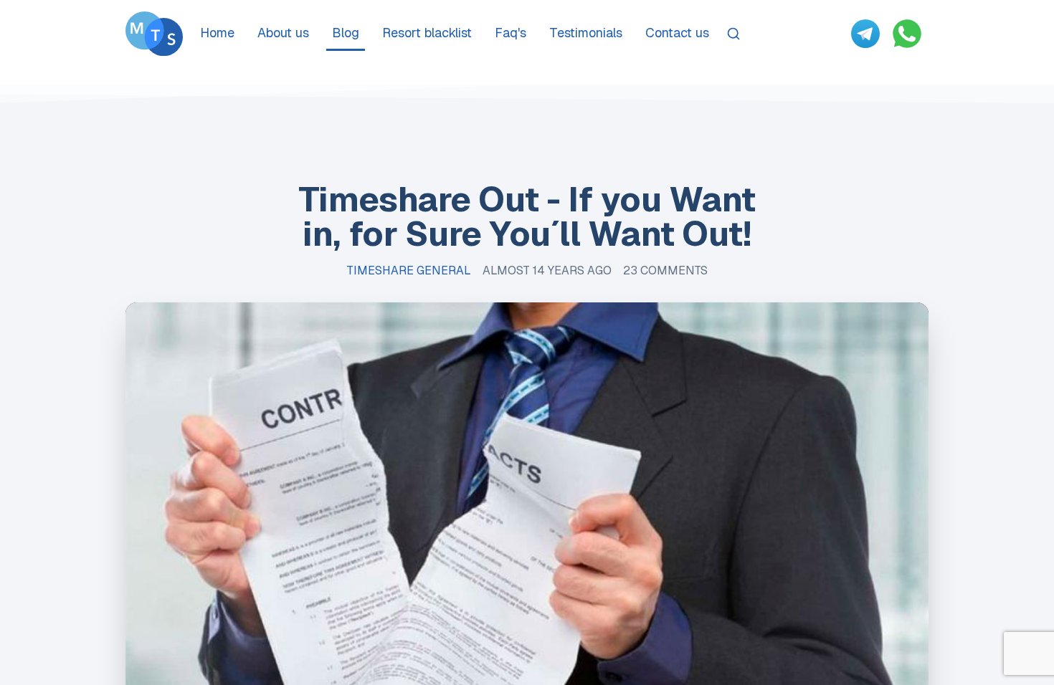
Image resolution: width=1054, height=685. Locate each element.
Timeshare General (408, 270)
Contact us (677, 32)
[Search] (733, 34)
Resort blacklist (427, 32)
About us (283, 32)
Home (217, 32)
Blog (345, 32)
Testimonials (585, 32)
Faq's (510, 32)
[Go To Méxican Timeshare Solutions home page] (154, 33)
